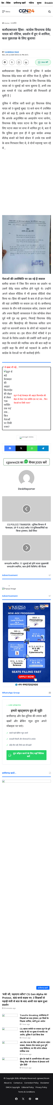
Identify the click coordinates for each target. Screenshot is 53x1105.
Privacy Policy (41, 1087)
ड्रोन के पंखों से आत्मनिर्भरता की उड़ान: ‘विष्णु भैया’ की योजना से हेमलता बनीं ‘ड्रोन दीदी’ (35, 1061)
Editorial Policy (28, 1087)
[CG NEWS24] (26, 11)
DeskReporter (26, 488)
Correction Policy (31, 1082)
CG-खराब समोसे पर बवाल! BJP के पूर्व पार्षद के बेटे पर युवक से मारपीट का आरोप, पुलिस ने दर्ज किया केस (35, 1031)
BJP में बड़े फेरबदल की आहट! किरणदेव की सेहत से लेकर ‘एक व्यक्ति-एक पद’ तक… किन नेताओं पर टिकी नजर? (30, 399)
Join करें (44, 62)
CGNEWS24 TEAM (12, 52)
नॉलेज (31, 2)
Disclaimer (44, 1082)
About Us (8, 1082)
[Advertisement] (26, 180)
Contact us (18, 1082)
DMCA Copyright (13, 1087)
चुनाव (39, 2)
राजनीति (13, 23)
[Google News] (26, 437)
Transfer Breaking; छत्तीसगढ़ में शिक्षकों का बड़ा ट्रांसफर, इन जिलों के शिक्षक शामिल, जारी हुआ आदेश (34, 1018)
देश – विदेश (5, 2)
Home (6, 23)
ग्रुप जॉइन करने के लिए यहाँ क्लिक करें (28, 755)
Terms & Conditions (26, 1091)
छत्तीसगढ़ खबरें (20, 2)
